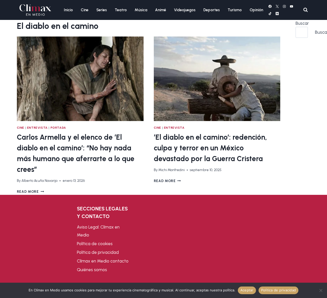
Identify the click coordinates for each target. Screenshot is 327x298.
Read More (30, 191)
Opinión (256, 10)
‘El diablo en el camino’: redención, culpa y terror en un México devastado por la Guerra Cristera (210, 148)
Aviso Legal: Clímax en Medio (98, 230)
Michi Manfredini (171, 170)
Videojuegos (184, 10)
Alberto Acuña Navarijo (39, 180)
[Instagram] (284, 6)
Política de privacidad (98, 252)
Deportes (211, 10)
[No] (320, 290)
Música (141, 10)
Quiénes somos (92, 269)
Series (101, 10)
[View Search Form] (305, 10)
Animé (160, 10)
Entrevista (37, 127)
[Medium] (277, 13)
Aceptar (246, 290)
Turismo (235, 10)
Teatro (121, 10)
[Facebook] (270, 6)
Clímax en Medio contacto (103, 261)
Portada (58, 127)
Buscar (302, 23)
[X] (277, 6)
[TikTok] (270, 13)
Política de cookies (95, 243)
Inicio (68, 10)
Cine (84, 10)
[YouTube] (291, 6)
